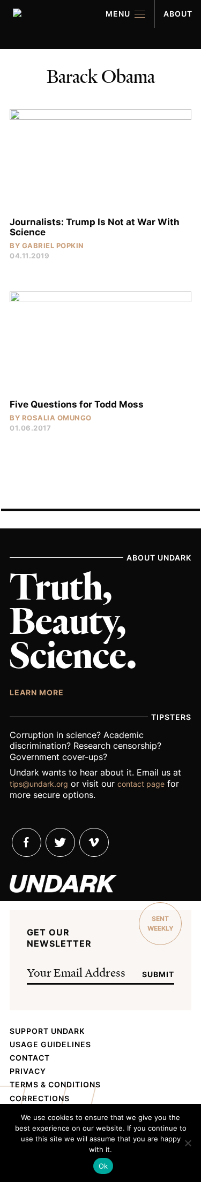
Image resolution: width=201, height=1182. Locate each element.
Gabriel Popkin (53, 245)
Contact (30, 1058)
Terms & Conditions (55, 1084)
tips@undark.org (39, 783)
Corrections (40, 1098)
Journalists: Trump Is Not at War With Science (95, 227)
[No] (187, 1143)
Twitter (60, 842)
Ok (103, 1166)
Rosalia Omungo (57, 417)
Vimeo (94, 842)
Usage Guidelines (50, 1044)
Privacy (28, 1071)
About (177, 13)
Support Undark (47, 1031)
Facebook (26, 842)
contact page (141, 783)
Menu (118, 13)
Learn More (37, 692)
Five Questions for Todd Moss (77, 404)
